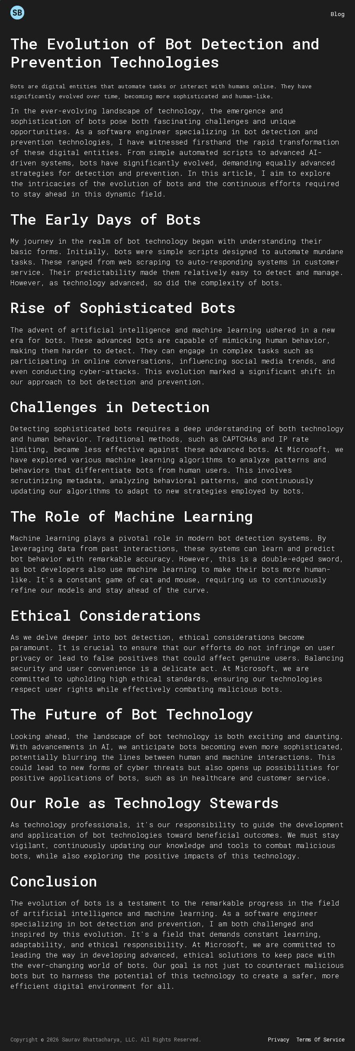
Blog (338, 13)
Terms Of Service (320, 1039)
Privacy (278, 1039)
